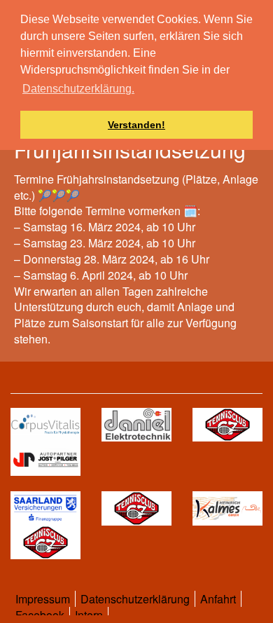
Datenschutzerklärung (135, 599)
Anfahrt (218, 599)
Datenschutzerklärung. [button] (78, 89)
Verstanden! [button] (136, 124)
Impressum (42, 599)
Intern (89, 615)
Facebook (39, 615)
